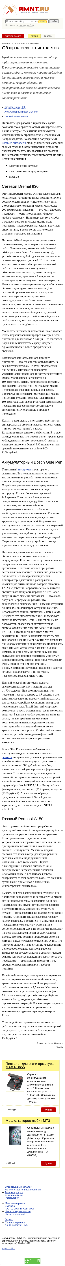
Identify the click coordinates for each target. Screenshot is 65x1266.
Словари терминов (15, 1222)
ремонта (7, 757)
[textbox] (27, 21)
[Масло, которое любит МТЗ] (15, 1144)
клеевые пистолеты (14, 143)
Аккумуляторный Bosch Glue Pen (21, 112)
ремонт (35, 12)
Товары (48, 36)
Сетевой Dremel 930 (15, 107)
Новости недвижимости (18, 1211)
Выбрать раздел (13, 36)
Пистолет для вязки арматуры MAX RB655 (30, 1065)
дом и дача (44, 12)
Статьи (34, 36)
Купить (48, 1109)
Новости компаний (15, 1214)
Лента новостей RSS (16, 1225)
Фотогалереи (12, 1197)
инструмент (25, 469)
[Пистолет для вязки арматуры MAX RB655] (15, 1090)
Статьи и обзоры (14, 1195)
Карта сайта (8, 1248)
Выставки (10, 1206)
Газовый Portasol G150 (16, 116)
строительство (24, 12)
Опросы (9, 1219)
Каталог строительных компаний (23, 1189)
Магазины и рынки (15, 1203)
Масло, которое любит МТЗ (28, 1120)
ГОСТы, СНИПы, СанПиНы (19, 1208)
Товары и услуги (14, 1192)
